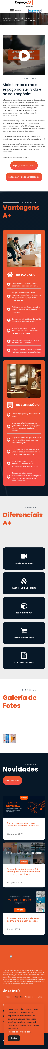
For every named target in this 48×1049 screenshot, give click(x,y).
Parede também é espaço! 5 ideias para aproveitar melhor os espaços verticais (23, 872)
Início (8, 997)
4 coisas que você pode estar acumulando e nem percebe (23, 919)
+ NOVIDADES (12, 780)
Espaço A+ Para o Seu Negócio (24, 176)
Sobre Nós (19, 997)
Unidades (29, 997)
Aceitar (14, 1038)
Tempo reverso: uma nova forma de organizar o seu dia (23, 824)
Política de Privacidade (19, 1031)
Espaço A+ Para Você (24, 165)
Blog (40, 997)
